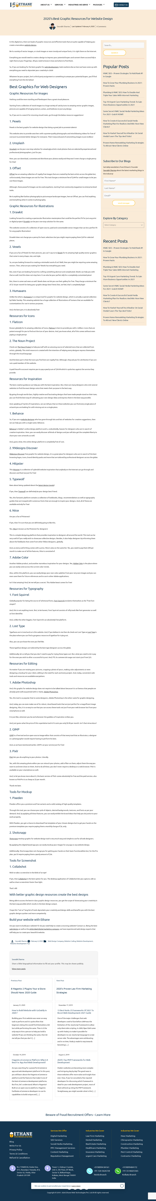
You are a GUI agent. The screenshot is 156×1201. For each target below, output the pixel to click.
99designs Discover (17, 454)
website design (30, 45)
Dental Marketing (94, 1140)
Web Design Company (56, 941)
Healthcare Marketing (96, 1148)
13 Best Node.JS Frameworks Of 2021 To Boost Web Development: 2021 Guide (75, 1011)
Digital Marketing (59, 1136)
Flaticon (52, 328)
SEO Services (56, 1140)
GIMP (11, 735)
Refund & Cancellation (19, 1157)
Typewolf (21, 491)
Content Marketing (59, 1152)
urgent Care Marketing (96, 1156)
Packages (97, 4)
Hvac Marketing (128, 1136)
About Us (45, 4)
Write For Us (15, 1145)
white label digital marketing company (44, 929)
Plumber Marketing (130, 1148)
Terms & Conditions (18, 1153)
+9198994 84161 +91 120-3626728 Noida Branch (102, 1171)
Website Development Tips (20, 943)
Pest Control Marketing (131, 1152)
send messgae (124, 203)
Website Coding (70, 941)
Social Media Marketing (61, 1144)
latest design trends (46, 485)
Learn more (75, 1186)
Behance (12, 429)
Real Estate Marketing (96, 1144)
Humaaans (28, 297)
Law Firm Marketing (95, 1136)
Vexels (59, 253)
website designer (27, 419)
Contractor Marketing (131, 1156)
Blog (11, 1141)
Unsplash (13, 149)
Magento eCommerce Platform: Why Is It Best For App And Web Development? (30, 1061)
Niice (15, 529)
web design (13, 929)
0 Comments (101, 26)
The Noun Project (24, 347)
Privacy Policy (15, 1149)
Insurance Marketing (95, 1152)
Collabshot (22, 879)
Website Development (85, 941)
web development (52, 67)
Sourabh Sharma (63, 26)
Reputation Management (62, 1156)
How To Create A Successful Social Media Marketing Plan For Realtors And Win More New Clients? (123, 123)
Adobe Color (78, 563)
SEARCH (114, 53)
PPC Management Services (63, 1148)
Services (59, 4)
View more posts (19, 968)
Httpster (16, 469)
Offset (12, 174)
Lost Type (91, 632)
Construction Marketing (132, 1144)
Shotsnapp (13, 838)
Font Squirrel (59, 601)
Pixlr (11, 757)
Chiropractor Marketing (132, 1140)
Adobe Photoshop (51, 692)
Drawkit (27, 221)
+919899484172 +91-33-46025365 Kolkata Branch (130, 1171)
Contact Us (123, 5)
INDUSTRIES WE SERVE (78, 4)
